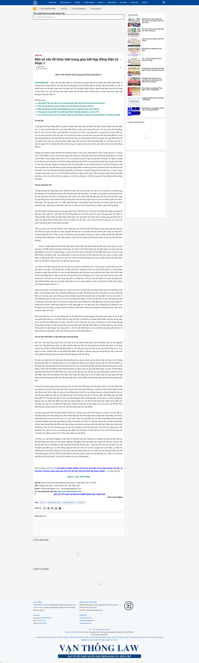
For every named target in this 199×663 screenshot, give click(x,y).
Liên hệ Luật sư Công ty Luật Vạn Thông (153, 39)
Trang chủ (52, 2)
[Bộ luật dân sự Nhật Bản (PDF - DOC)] (134, 52)
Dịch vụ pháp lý (65, 2)
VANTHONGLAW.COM (40, 605)
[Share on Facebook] (44, 508)
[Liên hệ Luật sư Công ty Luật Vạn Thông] (134, 42)
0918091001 (42, 623)
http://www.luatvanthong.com (70, 492)
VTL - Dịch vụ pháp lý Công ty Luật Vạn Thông (151, 59)
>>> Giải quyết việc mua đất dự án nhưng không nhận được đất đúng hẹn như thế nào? (70, 103)
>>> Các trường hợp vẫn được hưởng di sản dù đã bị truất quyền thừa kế (64, 106)
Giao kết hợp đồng (54, 502)
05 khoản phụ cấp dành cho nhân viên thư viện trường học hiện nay (153, 69)
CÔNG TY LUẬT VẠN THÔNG (78, 477)
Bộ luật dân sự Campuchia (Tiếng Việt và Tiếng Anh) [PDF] (153, 109)
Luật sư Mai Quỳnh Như (48, 9)
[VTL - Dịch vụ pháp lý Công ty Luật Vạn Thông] (134, 62)
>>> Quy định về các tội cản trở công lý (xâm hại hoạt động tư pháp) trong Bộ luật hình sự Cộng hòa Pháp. (78, 115)
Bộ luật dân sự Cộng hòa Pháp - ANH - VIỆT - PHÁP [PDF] (152, 89)
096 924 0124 (41, 620)
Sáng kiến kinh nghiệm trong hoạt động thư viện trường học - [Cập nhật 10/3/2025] (152, 80)
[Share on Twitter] (48, 508)
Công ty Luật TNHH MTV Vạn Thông (76, 632)
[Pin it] (52, 508)
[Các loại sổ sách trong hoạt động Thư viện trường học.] (134, 32)
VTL (90, 629)
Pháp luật (81, 502)
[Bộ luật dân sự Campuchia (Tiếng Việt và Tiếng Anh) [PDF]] (134, 111)
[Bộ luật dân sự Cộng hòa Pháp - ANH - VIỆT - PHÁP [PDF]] (134, 91)
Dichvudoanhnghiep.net (87, 620)
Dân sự (38, 55)
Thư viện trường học (78, 9)
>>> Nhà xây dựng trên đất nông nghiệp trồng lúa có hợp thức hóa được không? (67, 109)
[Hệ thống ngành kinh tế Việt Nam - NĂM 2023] (134, 101)
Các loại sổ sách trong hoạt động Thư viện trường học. (153, 30)
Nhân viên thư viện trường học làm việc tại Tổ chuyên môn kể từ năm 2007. (153, 20)
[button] (164, 3)
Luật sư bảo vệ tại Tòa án (109, 640)
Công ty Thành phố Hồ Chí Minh (74, 637)
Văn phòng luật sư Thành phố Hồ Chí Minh (49, 637)
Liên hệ (144, 2)
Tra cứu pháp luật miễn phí (101, 629)
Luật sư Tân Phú (112, 637)
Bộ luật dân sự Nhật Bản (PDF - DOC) (152, 49)
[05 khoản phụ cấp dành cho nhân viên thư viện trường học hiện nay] (134, 72)
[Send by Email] (60, 508)
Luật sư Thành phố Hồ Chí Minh (95, 637)
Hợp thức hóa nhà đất (93, 640)
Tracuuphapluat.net (85, 618)
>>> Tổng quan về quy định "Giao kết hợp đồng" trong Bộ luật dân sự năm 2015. (67, 112)
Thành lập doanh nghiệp (137, 637)
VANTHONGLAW (41, 83)
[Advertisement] (78, 34)
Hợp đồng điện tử (69, 502)
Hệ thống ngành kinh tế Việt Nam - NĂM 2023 (153, 99)
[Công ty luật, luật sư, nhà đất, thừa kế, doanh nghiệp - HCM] (35, 3)
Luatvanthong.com (85, 623)
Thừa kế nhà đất (123, 637)
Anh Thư (64, 9)
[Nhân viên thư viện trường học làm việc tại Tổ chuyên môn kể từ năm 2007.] (134, 22)
